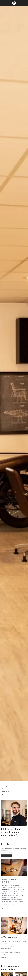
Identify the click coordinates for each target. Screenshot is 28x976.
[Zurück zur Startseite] (14, 3)
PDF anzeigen (7, 855)
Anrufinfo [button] (4, 957)
